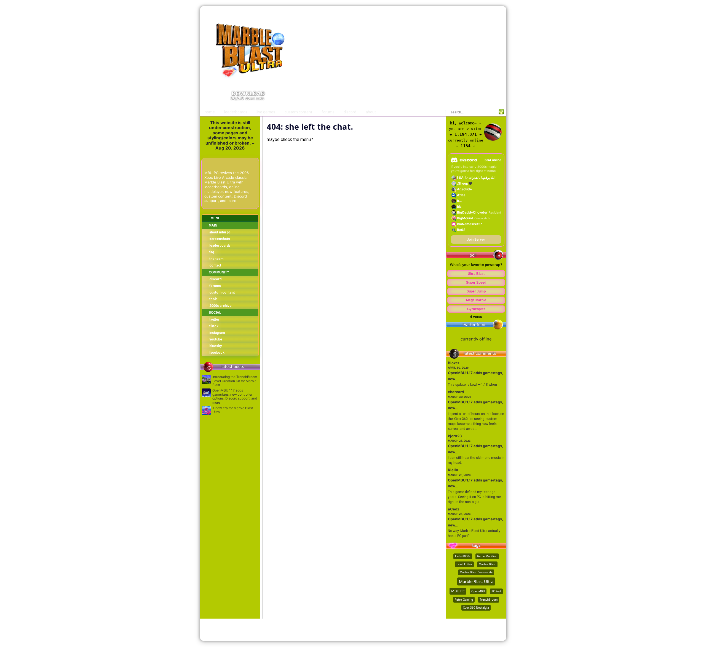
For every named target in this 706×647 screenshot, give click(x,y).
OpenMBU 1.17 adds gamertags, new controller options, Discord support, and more (234, 396)
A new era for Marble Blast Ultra (232, 410)
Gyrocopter (476, 309)
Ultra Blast (476, 274)
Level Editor (464, 564)
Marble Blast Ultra (476, 581)
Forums (328, 112)
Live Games (265, 112)
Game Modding (487, 556)
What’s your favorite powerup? (476, 264)
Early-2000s (462, 556)
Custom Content (298, 112)
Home (210, 112)
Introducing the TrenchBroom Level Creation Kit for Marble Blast (234, 381)
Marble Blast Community (476, 572)
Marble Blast (487, 564)
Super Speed (476, 282)
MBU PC (458, 591)
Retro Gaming (464, 599)
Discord (350, 112)
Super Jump (476, 291)
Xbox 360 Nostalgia (476, 607)
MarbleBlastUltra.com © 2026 (353, 629)
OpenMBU (478, 591)
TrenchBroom (489, 599)
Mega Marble (476, 300)
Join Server (476, 239)
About (371, 112)
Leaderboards (235, 112)
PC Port (496, 591)
